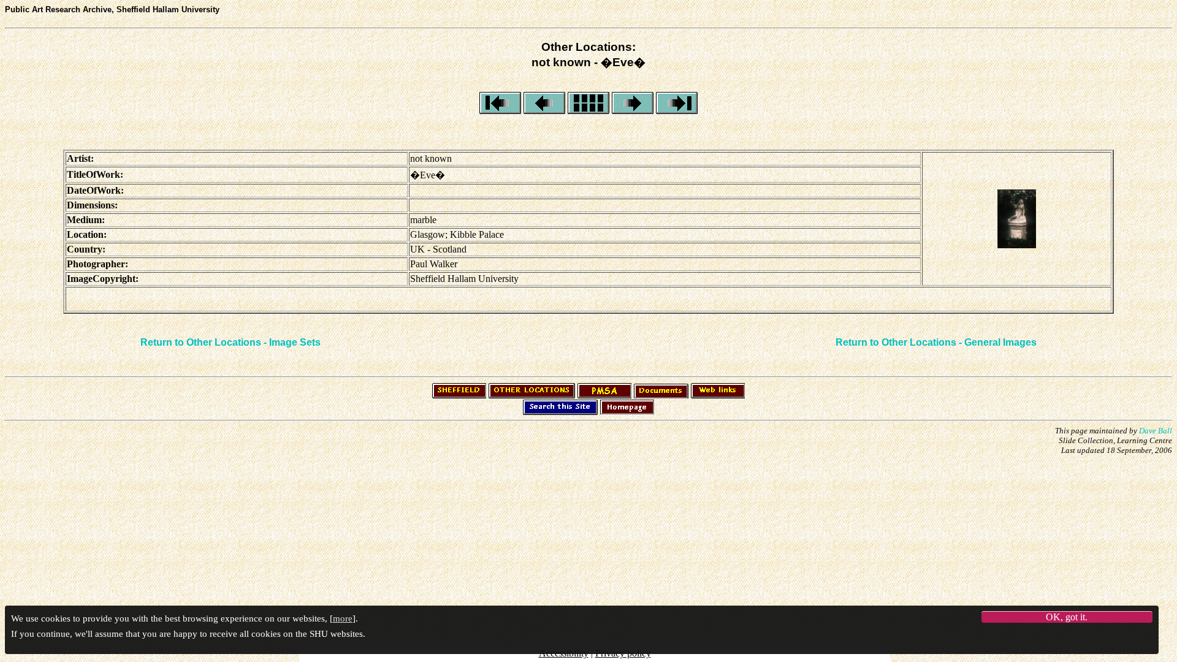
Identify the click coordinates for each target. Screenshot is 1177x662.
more (342, 618)
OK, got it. (1066, 617)
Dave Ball (1155, 430)
